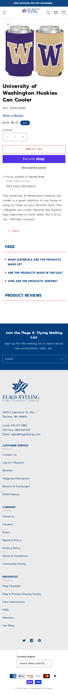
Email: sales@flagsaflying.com (21, 434)
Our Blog (8, 625)
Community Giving (14, 564)
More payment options (34, 167)
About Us (8, 516)
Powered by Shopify (44, 688)
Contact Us (10, 455)
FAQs (6, 610)
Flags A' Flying (29, 688)
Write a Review (13, 115)
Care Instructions (14, 602)
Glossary (8, 618)
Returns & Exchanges (16, 486)
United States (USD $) (31, 663)
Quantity (8, 130)
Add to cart (34, 149)
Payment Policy (12, 540)
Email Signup (11, 494)
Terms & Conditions (15, 556)
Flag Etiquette (12, 586)
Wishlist (8, 470)
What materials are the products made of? (34, 262)
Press (6, 532)
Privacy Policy (11, 548)
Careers (8, 524)
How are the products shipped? (33, 281)
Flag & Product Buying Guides (22, 594)
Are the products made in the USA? (35, 273)
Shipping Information (16, 478)
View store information (21, 186)
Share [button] (16, 231)
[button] (4, 13)
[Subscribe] (61, 359)
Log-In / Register (14, 462)
